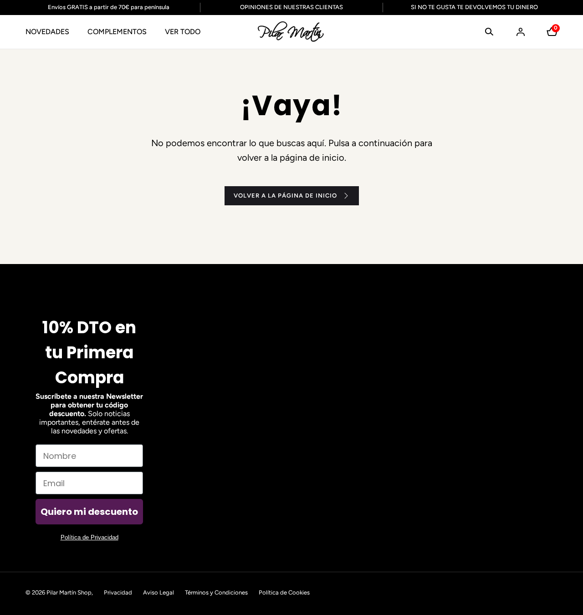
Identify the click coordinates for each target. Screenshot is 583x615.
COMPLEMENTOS (117, 31)
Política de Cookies (284, 592)
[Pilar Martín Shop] (291, 32)
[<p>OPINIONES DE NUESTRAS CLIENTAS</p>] (291, 7)
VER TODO (182, 31)
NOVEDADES (47, 31)
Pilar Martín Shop (69, 592)
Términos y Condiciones (216, 592)
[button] (489, 31)
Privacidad (118, 592)
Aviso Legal (158, 592)
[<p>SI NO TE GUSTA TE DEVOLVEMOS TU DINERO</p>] (469, 7)
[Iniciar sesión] (520, 31)
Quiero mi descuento (89, 511)
